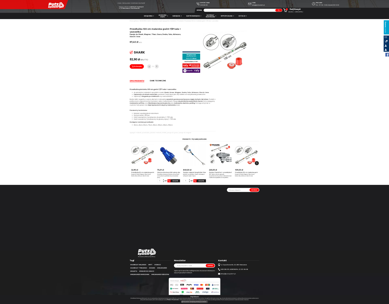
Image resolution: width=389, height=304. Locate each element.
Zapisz (210, 265)
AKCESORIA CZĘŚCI (162, 16)
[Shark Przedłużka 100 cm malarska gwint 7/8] (225, 50)
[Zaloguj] (386, 46)
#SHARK (152, 268)
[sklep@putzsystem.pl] (386, 38)
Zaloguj (291, 11)
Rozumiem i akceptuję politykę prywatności (194, 301)
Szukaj (254, 190)
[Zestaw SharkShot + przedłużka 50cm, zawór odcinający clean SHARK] (220, 154)
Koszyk (175, 181)
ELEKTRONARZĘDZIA (193, 16)
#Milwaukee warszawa (139, 274)
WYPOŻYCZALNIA (226, 16)
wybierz (385, 27)
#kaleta (133, 271)
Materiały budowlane (210, 16)
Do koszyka (138, 66)
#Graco (157, 264)
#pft (150, 264)
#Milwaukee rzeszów (160, 274)
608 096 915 (204, 5)
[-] (149, 66)
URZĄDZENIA (148, 16)
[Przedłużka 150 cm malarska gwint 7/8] (246, 154)
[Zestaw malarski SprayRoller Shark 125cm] (194, 154)
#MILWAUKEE (162, 268)
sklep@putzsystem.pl (258, 5)
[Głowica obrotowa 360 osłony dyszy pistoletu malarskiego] (168, 154)
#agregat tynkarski (138, 268)
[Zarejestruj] (386, 50)
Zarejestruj (299, 11)
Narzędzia (176, 16)
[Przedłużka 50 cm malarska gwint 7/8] (142, 154)
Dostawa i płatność (138, 3)
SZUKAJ (199, 10)
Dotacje (242, 16)
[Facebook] (387, 55)
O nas (119, 3)
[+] (157, 66)
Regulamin (126, 3)
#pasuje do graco (146, 271)
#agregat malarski (138, 264)
